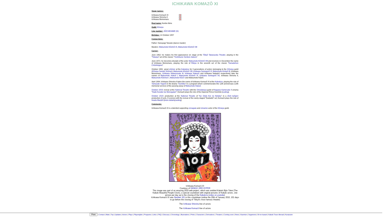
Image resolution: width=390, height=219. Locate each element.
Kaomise (244, 215)
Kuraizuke (289, 215)
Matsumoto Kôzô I (177, 78)
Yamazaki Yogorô (159, 84)
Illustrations (185, 215)
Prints (193, 215)
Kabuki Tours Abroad (276, 215)
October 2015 (157, 96)
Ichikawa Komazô (191, 208)
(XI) (171, 31)
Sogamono (252, 215)
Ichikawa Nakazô (192, 73)
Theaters (219, 215)
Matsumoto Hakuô (193, 86)
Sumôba (181, 84)
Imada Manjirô (157, 100)
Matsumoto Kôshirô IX (168, 47)
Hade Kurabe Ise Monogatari (164, 92)
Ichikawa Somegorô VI (202, 71)
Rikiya (194, 63)
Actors (124, 215)
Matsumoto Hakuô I (169, 76)
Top (112, 215)
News (237, 215)
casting (225, 92)
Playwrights (138, 215)
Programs (147, 215)
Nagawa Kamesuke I (222, 90)
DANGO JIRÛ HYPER (200, 188)
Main (107, 215)
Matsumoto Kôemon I (160, 78)
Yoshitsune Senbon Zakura (185, 57)
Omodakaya (202, 90)
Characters (200, 215)
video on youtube (216, 195)
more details (169, 100)
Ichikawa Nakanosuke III (172, 73)
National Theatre (182, 90)
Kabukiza (185, 69)
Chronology (175, 215)
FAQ (159, 215)
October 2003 (157, 90)
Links (155, 215)
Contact (102, 215)
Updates (118, 215)
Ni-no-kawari (262, 215)
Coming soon (229, 215)
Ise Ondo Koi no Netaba (210, 96)
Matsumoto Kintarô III (221, 71)
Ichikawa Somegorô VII (210, 76)
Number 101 (179, 197)
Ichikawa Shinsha (191, 204)
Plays (131, 215)
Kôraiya (160, 27)
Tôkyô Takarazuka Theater (214, 55)
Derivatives (210, 215)
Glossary (166, 215)
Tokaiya (155, 57)
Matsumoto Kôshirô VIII (187, 47)
